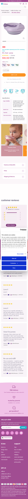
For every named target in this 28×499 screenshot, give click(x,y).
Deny (14, 268)
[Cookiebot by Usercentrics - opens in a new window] (20, 230)
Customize (13, 263)
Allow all (14, 258)
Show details (20, 253)
